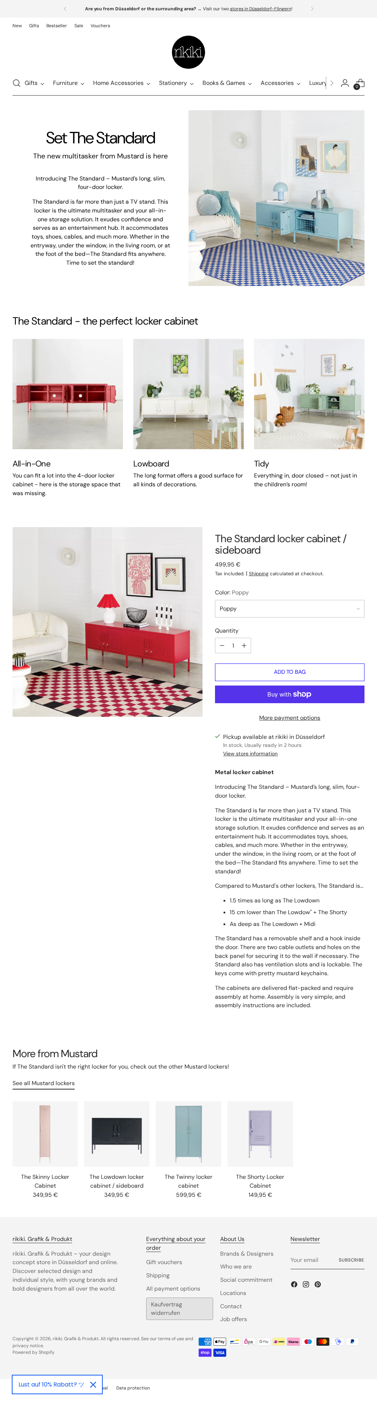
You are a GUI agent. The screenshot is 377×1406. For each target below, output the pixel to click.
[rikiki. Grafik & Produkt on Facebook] (294, 1286)
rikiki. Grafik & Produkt (76, 1339)
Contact (231, 1306)
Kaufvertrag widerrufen (166, 1309)
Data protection (133, 1388)
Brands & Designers (247, 1253)
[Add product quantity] (244, 645)
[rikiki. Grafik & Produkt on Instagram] (306, 1286)
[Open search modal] (16, 83)
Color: (232, 592)
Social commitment (246, 1280)
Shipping (258, 573)
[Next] (312, 9)
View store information (250, 753)
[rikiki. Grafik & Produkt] (188, 52)
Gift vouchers (164, 1262)
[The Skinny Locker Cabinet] (45, 1134)
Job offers (233, 1319)
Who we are (236, 1266)
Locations (233, 1293)
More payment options (289, 718)
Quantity (227, 630)
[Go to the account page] (345, 83)
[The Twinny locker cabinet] (188, 1134)
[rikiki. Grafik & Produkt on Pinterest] (318, 1286)
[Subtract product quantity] (222, 645)
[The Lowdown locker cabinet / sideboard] (116, 1134)
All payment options (173, 1288)
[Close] (93, 1385)
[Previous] (65, 9)
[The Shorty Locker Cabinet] (260, 1134)
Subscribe (351, 1260)
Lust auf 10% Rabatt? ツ (51, 1384)
